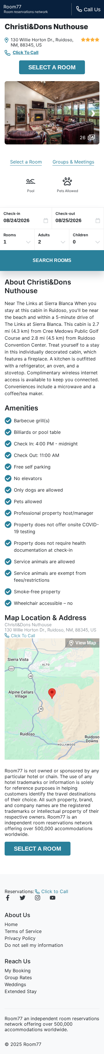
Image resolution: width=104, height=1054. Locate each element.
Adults (44, 235)
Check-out (65, 213)
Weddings (15, 984)
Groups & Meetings (73, 162)
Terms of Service (23, 931)
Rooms (9, 235)
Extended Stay (21, 991)
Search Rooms (52, 260)
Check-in (11, 213)
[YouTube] (52, 898)
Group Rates (18, 977)
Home (11, 924)
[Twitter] (22, 898)
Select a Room (52, 67)
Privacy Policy (20, 938)
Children (80, 235)
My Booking (18, 970)
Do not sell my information (34, 945)
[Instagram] (37, 898)
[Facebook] (7, 898)
